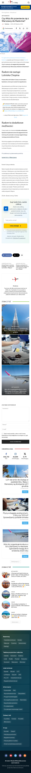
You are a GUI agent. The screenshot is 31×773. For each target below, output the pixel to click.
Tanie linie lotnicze (16, 678)
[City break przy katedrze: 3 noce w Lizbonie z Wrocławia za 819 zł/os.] (6, 605)
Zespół (13, 731)
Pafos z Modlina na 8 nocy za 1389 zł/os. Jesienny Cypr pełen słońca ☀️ (19, 595)
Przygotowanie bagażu (10, 696)
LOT (18, 671)
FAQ (14, 690)
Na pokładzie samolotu (10, 703)
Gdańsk (6, 655)
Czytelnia (6, 718)
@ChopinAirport (7, 105)
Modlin (11, 659)
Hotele (20, 640)
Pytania (14, 718)
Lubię (6, 453)
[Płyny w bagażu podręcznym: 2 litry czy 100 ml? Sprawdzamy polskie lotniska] (15, 350)
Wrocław (22, 662)
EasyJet (14, 674)
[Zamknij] (27, 739)
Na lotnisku (23, 700)
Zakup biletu (21, 693)
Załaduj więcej (15, 561)
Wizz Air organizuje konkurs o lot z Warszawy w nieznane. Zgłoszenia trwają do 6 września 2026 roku (15, 391)
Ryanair (6, 671)
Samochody (22, 643)
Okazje (13, 581)
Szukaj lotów (25, 7)
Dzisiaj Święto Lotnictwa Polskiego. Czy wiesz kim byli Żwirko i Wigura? (8, 266)
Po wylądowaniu (8, 706)
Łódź (5, 659)
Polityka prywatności (10, 734)
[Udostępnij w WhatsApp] (23, 28)
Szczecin (6, 662)
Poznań (17, 659)
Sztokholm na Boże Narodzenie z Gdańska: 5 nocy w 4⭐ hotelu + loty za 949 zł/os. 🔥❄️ (20, 585)
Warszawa (15, 662)
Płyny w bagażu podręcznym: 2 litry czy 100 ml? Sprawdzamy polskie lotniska (15, 362)
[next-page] (5, 398)
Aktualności (13, 12)
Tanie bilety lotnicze (9, 640)
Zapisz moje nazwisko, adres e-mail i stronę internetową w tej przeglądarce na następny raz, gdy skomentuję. (15, 435)
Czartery (13, 643)
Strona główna (5, 12)
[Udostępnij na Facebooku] (16, 28)
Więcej (25, 491)
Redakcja (7, 24)
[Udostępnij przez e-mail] (27, 28)
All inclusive (7, 722)
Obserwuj (15, 453)
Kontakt (6, 731)
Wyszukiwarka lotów (10, 693)
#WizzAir (10, 111)
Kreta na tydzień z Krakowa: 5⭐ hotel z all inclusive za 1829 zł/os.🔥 (19, 615)
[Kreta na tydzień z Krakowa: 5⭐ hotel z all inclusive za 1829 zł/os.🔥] (6, 615)
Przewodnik (7, 690)
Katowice (13, 655)
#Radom (6, 111)
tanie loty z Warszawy (9, 157)
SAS (20, 674)
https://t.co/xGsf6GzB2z (18, 111)
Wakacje (6, 643)
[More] (22, 255)
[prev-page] (3, 398)
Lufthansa (7, 674)
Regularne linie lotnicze (10, 681)
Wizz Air (26, 60)
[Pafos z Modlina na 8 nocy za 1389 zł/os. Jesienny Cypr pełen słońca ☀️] (6, 594)
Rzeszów (24, 659)
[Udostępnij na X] (20, 28)
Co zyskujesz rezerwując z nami (13, 709)
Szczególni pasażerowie (11, 700)
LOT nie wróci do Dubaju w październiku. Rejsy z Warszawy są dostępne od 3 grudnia (15, 330)
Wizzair (12, 671)
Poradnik (20, 718)
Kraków (21, 655)
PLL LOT (6, 678)
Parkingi (6, 646)
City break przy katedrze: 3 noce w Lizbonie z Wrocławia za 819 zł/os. (20, 605)
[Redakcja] (3, 24)
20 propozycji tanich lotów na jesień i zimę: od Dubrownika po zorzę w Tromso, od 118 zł (20, 574)
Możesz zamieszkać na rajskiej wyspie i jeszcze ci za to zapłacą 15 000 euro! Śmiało (22, 267)
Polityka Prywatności (19, 238)
